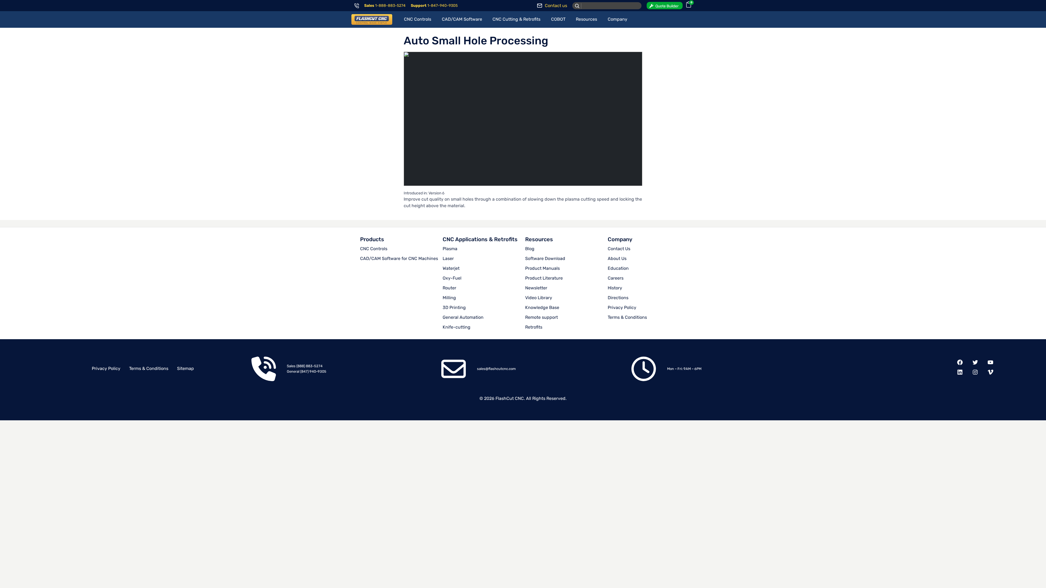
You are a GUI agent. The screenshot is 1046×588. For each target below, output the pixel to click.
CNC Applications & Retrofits (480, 239)
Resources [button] (586, 19)
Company (620, 239)
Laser (448, 258)
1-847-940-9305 (442, 5)
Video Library (538, 297)
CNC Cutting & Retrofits (516, 19)
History (615, 287)
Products (372, 239)
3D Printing (454, 307)
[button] (665, 5)
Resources (539, 239)
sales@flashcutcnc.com (496, 369)
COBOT (558, 19)
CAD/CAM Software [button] (462, 19)
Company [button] (617, 19)
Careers (616, 278)
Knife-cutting (456, 327)
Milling (449, 297)
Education (618, 268)
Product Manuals (542, 268)
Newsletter (536, 287)
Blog (529, 248)
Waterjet (451, 268)
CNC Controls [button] (417, 19)
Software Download (545, 258)
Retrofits (533, 327)
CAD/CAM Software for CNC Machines (399, 258)
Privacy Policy (622, 307)
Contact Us (619, 248)
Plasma (450, 248)
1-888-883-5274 (390, 5)
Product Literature (544, 278)
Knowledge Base (542, 307)
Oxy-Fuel (452, 278)
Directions (618, 297)
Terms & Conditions (627, 317)
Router (449, 287)
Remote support (541, 317)
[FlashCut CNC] (371, 19)
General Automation (463, 317)
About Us (617, 258)
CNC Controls (373, 248)
